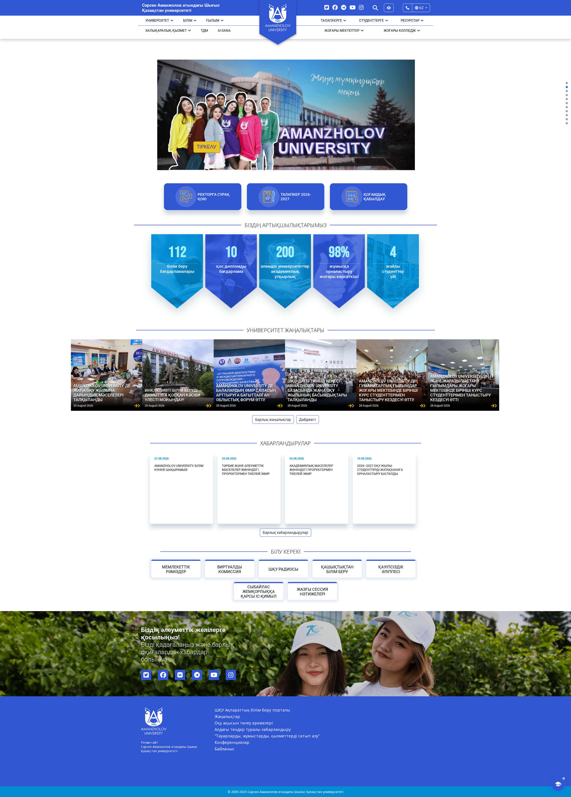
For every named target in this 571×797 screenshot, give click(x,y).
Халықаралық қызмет (166, 31)
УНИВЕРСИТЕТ (157, 21)
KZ (421, 7)
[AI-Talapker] (558, 784)
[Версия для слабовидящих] (389, 8)
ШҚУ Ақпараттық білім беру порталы (252, 710)
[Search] (375, 8)
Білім (187, 21)
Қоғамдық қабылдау (374, 196)
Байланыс (224, 748)
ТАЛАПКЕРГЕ (331, 21)
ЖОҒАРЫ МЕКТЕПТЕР (342, 31)
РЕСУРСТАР (410, 21)
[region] (285, 103)
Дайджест (307, 419)
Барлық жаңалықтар (273, 419)
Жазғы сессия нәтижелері (312, 591)
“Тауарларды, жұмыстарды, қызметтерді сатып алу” (267, 736)
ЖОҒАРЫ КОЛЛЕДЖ (400, 31)
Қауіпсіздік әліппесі (390, 569)
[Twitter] (326, 7)
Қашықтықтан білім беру (337, 569)
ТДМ (204, 31)
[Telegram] (343, 7)
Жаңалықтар (227, 716)
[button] (567, 83)
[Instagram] (361, 7)
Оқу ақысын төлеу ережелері (244, 723)
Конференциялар (232, 742)
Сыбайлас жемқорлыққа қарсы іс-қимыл (259, 591)
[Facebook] (335, 7)
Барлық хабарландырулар (285, 532)
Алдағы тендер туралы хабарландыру (253, 729)
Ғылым (212, 21)
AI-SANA (224, 31)
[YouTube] (353, 7)
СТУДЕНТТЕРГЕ (371, 21)
